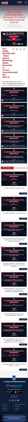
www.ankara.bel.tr (14, 395)
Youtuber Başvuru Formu (20, 404)
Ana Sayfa (10, 25)
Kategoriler (17, 25)
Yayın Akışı (17, 408)
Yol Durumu (5, 410)
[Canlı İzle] (20, 2)
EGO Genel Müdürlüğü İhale (14, 27)
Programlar (5, 408)
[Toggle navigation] (26, 3)
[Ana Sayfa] (4, 3)
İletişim (16, 410)
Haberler (5, 406)
